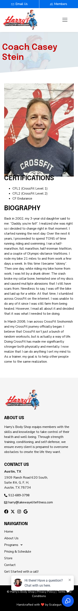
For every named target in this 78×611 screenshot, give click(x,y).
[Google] (26, 511)
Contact (10, 565)
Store (8, 558)
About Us (11, 538)
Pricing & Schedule (17, 551)
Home (8, 531)
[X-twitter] (13, 511)
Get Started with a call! (21, 571)
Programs (11, 545)
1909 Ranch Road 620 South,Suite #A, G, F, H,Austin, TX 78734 (26, 482)
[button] (65, 20)
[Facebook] (6, 511)
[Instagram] (19, 511)
